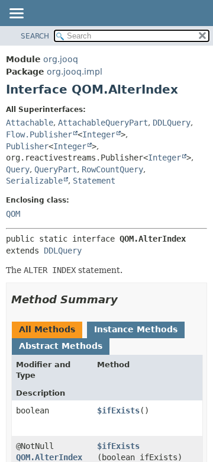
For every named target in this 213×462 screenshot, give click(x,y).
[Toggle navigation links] (16, 14)
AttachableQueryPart (103, 122)
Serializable (34, 180)
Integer (98, 134)
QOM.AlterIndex (49, 457)
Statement (94, 180)
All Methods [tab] (47, 329)
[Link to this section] (126, 299)
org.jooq (60, 59)
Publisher (27, 146)
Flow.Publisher (39, 134)
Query (18, 169)
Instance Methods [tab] (136, 329)
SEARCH (35, 36)
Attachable (29, 122)
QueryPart (55, 169)
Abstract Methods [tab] (60, 346)
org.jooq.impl (74, 71)
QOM (13, 214)
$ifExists (118, 410)
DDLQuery (172, 122)
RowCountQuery (112, 169)
